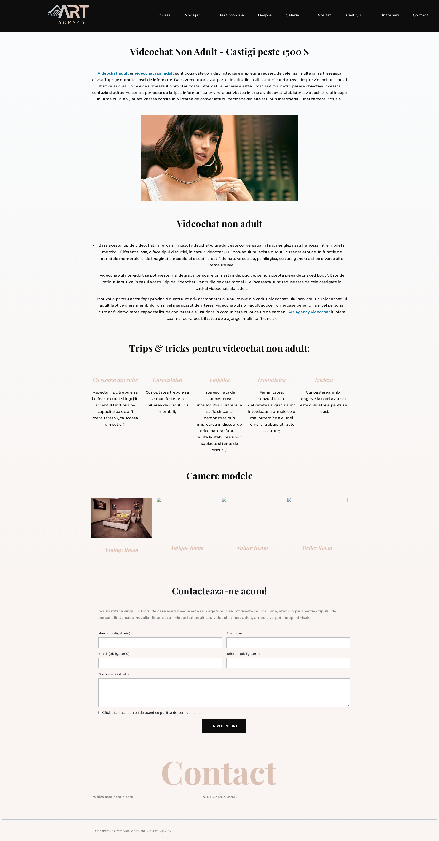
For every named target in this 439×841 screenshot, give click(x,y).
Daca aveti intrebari (115, 674)
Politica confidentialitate (112, 797)
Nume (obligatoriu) (114, 633)
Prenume (234, 633)
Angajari (193, 15)
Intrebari (390, 15)
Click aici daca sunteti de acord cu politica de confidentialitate (153, 713)
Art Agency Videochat (309, 312)
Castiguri (355, 15)
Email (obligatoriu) (114, 654)
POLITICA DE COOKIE (219, 797)
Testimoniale (232, 15)
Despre (265, 15)
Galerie (292, 15)
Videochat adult (113, 73)
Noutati (325, 15)
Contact (420, 15)
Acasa (165, 15)
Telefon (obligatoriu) (243, 654)
